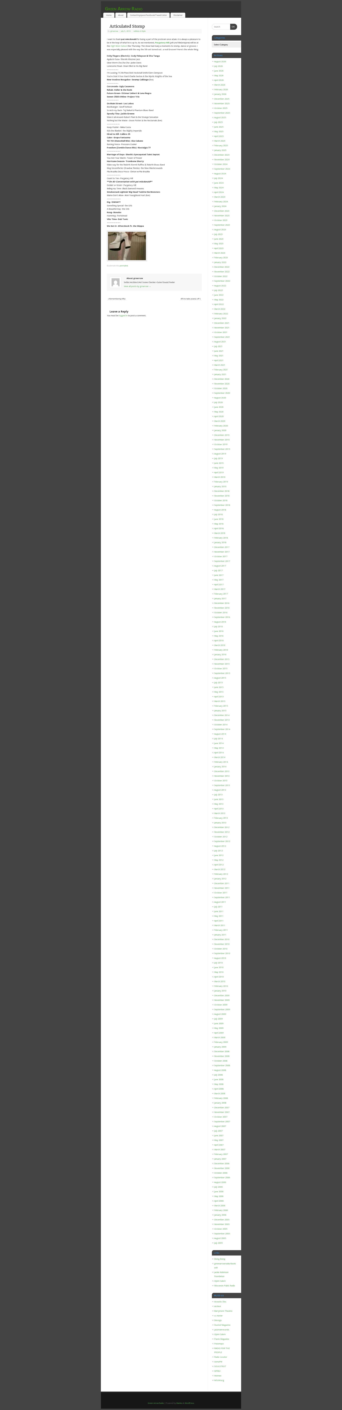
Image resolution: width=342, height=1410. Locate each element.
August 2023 (220, 229)
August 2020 (220, 397)
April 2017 (219, 584)
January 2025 (220, 150)
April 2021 (219, 360)
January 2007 (220, 1158)
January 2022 (220, 318)
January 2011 (220, 934)
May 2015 (219, 691)
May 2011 (219, 916)
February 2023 (221, 257)
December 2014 (221, 715)
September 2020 (222, 393)
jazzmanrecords (221, 1329)
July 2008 (218, 1074)
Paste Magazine (221, 1339)
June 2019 (219, 463)
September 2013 (222, 785)
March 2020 (219, 421)
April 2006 (219, 1200)
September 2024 (222, 168)
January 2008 (220, 1102)
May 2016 (219, 635)
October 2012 (220, 836)
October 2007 (220, 1116)
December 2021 (221, 323)
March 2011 (219, 925)
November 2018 (222, 495)
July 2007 (218, 1130)
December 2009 (221, 995)
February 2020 (221, 425)
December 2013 (221, 771)
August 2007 (220, 1126)
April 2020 (219, 416)
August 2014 (220, 733)
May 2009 (219, 1028)
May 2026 (219, 75)
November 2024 (222, 159)
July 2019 (218, 458)
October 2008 (220, 1060)
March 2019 (219, 477)
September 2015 (222, 673)
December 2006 (221, 1163)
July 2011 (218, 906)
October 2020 (220, 388)
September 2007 (222, 1121)
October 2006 (220, 1172)
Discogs (218, 1320)
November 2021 (222, 327)
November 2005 (222, 1224)
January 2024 (220, 206)
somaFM (218, 1361)
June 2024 (219, 182)
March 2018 (219, 533)
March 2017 (219, 589)
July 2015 (218, 682)
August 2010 (220, 958)
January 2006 (220, 1214)
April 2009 (219, 1032)
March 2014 (219, 757)
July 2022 (218, 290)
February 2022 (221, 313)
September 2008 (222, 1065)
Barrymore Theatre (223, 1311)
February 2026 (221, 89)
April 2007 (219, 1144)
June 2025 (219, 126)
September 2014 (222, 729)
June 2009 (219, 1023)
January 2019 (220, 486)
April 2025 (219, 136)
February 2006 (221, 1210)
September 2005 (222, 1233)
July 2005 (218, 1242)
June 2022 (219, 295)
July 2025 (218, 122)
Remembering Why (116, 299)
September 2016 (222, 617)
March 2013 (219, 813)
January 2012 (220, 878)
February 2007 (221, 1154)
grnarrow (114, 31)
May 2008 (219, 1084)
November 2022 (222, 271)
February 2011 (221, 930)
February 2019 (221, 481)
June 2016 (219, 631)
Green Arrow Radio (124, 8)
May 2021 (219, 355)
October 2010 (220, 948)
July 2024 (218, 178)
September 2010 (222, 953)
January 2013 (220, 822)
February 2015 (221, 705)
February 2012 (221, 874)
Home (109, 15)
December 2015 (221, 659)
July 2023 (218, 234)
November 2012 (222, 832)
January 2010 (220, 990)
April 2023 (219, 248)
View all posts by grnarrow (137, 286)
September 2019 (222, 449)
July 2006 (218, 1186)
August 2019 (220, 453)
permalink (124, 265)
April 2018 (219, 528)
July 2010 (218, 962)
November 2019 (222, 439)
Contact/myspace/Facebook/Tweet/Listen (148, 15)
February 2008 (221, 1098)
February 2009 (221, 1042)
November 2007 (222, 1112)
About (120, 15)
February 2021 (221, 369)
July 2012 (218, 850)
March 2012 (219, 869)
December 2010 (221, 939)
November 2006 (222, 1168)
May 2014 (219, 747)
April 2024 (219, 192)
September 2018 (222, 505)
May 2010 (219, 972)
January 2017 (220, 598)
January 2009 (220, 1046)
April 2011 (219, 920)
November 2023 (222, 215)
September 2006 (222, 1177)
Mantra (179, 1403)
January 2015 (220, 710)
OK (232, 26)
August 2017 (220, 565)
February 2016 (221, 649)
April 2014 (219, 752)
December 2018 (221, 491)
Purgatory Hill (162, 42)
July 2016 (218, 626)
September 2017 (222, 561)
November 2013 (222, 776)
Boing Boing (219, 1258)
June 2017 (219, 575)
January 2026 (220, 94)
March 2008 (219, 1093)
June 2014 (219, 743)
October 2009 (220, 1004)
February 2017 (221, 593)
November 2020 (222, 383)
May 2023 (219, 243)
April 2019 (219, 472)
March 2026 (219, 84)
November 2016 (222, 607)
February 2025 (221, 145)
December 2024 (221, 154)
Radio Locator (220, 1357)
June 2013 (219, 799)
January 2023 (220, 262)
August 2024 (220, 173)
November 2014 (222, 719)
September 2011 (222, 897)
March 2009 (219, 1037)
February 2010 (221, 986)
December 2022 (221, 267)
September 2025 (222, 112)
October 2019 (220, 444)
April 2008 (219, 1088)
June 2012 (219, 855)
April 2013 (219, 808)
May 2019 (219, 467)
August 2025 (220, 117)
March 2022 (219, 309)
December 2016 (221, 603)
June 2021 (219, 351)
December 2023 (221, 210)
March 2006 (219, 1205)
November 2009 (222, 1000)
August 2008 (220, 1070)
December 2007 (221, 1107)
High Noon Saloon (118, 46)
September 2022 (222, 281)
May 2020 (219, 411)
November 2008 (222, 1056)
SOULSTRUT (220, 1366)
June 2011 (219, 911)
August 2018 (220, 509)
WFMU (217, 1371)
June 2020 (219, 407)
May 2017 (219, 579)
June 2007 (219, 1135)
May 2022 (219, 299)
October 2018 (220, 500)
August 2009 (220, 1014)
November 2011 (222, 888)
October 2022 (220, 276)
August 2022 (220, 285)
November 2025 (222, 103)
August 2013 (220, 790)
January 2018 (220, 542)
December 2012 (221, 827)
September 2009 (222, 1009)
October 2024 (220, 164)
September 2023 (222, 224)
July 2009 (218, 1018)
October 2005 (220, 1228)
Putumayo (219, 1343)
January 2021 (220, 374)
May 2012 (219, 860)
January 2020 (220, 430)
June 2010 (219, 967)
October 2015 (220, 668)
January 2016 (220, 654)
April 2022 (219, 304)
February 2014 (221, 762)
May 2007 (219, 1140)
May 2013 (219, 804)
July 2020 (218, 402)
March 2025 (219, 140)
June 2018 (219, 519)
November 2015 (222, 663)
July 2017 (218, 570)
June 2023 (219, 238)
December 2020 (221, 379)
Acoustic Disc (220, 1301)
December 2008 (221, 1051)
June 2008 (219, 1079)
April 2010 (219, 976)
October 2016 (220, 612)
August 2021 (220, 341)
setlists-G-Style (139, 31)
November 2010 (222, 944)
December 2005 (221, 1219)
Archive (217, 1306)
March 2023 (219, 252)
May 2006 (219, 1196)
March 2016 (219, 645)
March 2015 (219, 701)
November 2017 (222, 551)
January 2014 (220, 766)
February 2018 (221, 537)
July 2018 (218, 514)
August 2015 (220, 677)
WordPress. (189, 1403)
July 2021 (218, 346)
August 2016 (220, 621)
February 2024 (221, 201)
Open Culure (220, 1281)
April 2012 (219, 864)
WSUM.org (219, 1380)
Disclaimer (177, 15)
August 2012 (220, 846)
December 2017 (221, 547)
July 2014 (218, 738)
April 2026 (219, 80)
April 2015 (219, 696)
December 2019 (221, 435)
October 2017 (220, 556)
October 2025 (220, 108)
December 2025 (221, 98)
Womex (217, 1375)
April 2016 (219, 640)
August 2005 (220, 1238)
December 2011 (221, 883)
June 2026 (219, 70)
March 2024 (219, 196)
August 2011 (220, 902)
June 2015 (219, 687)
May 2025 (219, 131)
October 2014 (220, 724)
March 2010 (219, 981)
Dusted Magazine (222, 1325)
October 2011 (220, 892)
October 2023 (220, 220)
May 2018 (219, 523)
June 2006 (219, 1191)
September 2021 (222, 337)
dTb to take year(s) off (191, 299)
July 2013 (218, 794)
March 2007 (219, 1149)
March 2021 (219, 365)
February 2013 (221, 818)
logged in (123, 315)
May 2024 (219, 187)
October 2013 (220, 780)
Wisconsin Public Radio (224, 1285)
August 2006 (220, 1182)
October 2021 (220, 332)
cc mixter (218, 1315)
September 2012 (222, 841)
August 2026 (220, 61)
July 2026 (218, 66)
